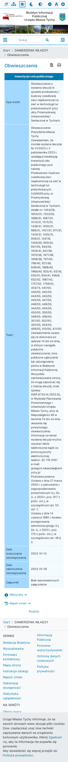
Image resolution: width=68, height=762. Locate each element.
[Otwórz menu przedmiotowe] (62, 40)
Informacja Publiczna (44, 637)
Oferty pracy (12, 712)
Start (6, 50)
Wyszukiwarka (13, 648)
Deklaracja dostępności (12, 685)
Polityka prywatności (46, 669)
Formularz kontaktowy (11, 657)
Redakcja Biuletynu (16, 642)
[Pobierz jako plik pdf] (51, 65)
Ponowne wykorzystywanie (49, 648)
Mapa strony (12, 665)
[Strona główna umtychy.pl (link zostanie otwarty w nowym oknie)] (61, 17)
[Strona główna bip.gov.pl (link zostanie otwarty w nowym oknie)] (12, 17)
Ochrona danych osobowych (48, 658)
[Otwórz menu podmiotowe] (5, 40)
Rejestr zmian (12, 677)
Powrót (34, 611)
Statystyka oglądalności (12, 696)
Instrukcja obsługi (15, 671)
